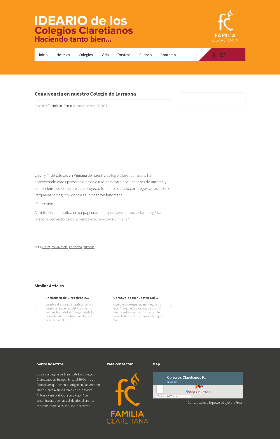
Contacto (168, 54)
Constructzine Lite (200, 402)
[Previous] (37, 307)
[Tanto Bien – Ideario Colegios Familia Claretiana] (86, 24)
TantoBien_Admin (60, 106)
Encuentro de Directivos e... (67, 297)
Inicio (43, 54)
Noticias (63, 54)
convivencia (59, 247)
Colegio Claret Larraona (126, 175)
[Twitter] (222, 54)
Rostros (124, 54)
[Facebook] (214, 54)
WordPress (235, 402)
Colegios (86, 54)
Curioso (145, 54)
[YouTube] (230, 54)
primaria (88, 247)
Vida (105, 54)
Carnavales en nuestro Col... (135, 297)
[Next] (171, 307)
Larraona (75, 247)
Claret (46, 247)
